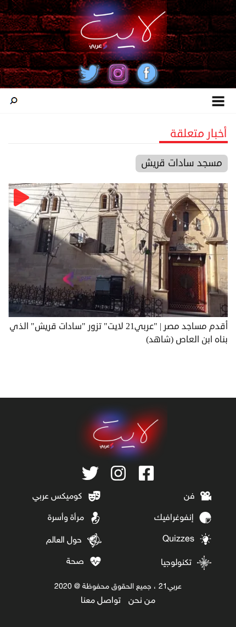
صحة (75, 562)
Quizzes (178, 539)
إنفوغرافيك (174, 518)
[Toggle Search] (13, 101)
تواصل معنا (101, 601)
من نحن (141, 601)
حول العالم (64, 540)
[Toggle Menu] (219, 101)
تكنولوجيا (176, 563)
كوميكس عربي (57, 497)
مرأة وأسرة (66, 518)
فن (189, 497)
